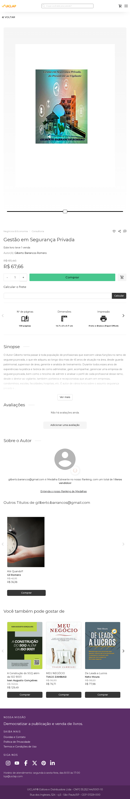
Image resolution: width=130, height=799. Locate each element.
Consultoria (38, 231)
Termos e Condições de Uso (20, 746)
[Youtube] (17, 763)
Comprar (72, 277)
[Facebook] (25, 763)
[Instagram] (8, 763)
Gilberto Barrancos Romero (31, 253)
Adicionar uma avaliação (65, 425)
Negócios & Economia (16, 231)
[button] (126, 6)
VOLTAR (10, 17)
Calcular (119, 295)
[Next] (123, 316)
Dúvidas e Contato (15, 737)
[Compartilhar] (119, 231)
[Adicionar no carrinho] (122, 277)
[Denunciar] (124, 231)
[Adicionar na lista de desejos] (114, 231)
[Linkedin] (52, 763)
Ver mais (65, 397)
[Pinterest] (43, 763)
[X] (34, 763)
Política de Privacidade (17, 741)
